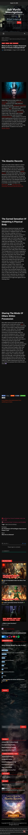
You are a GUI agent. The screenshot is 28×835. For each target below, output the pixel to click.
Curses (4, 618)
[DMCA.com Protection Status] (6, 788)
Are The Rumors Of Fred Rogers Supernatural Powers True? (14, 528)
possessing (20, 111)
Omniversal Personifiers (20, 105)
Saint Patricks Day (6, 577)
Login (24, 543)
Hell (11, 599)
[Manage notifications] (24, 831)
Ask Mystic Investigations (14, 11)
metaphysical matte (7, 116)
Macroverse (5, 184)
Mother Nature (6, 128)
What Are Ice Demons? (8, 533)
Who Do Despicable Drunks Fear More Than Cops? (14, 571)
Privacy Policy (13, 792)
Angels (3, 43)
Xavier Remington (8, 50)
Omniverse (4, 102)
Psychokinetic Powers (7, 764)
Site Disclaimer (5, 792)
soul (22, 324)
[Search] (24, 33)
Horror (19, 618)
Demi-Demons (9, 618)
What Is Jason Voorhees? (14, 614)
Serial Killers (12, 620)
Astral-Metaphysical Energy (9, 762)
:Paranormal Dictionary (8, 756)
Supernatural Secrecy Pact (9, 770)
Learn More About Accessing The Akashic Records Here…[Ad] (12, 185)
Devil (8, 599)
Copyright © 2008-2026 (16, 788)
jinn (10, 108)
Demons (7, 43)
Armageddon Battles (7, 759)
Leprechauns (15, 599)
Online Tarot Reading (8, 629)
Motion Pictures (6, 620)
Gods (11, 43)
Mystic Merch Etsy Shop (8, 750)
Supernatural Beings (7, 767)
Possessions (15, 43)
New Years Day (16, 575)
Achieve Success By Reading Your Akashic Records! (13, 819)
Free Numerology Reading (8, 744)
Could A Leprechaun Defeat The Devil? (14, 593)
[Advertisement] (14, 67)
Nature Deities (9, 575)
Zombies (17, 620)
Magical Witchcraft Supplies (9, 747)
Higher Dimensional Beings (10, 524)
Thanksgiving (13, 577)
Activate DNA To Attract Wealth (10, 742)
